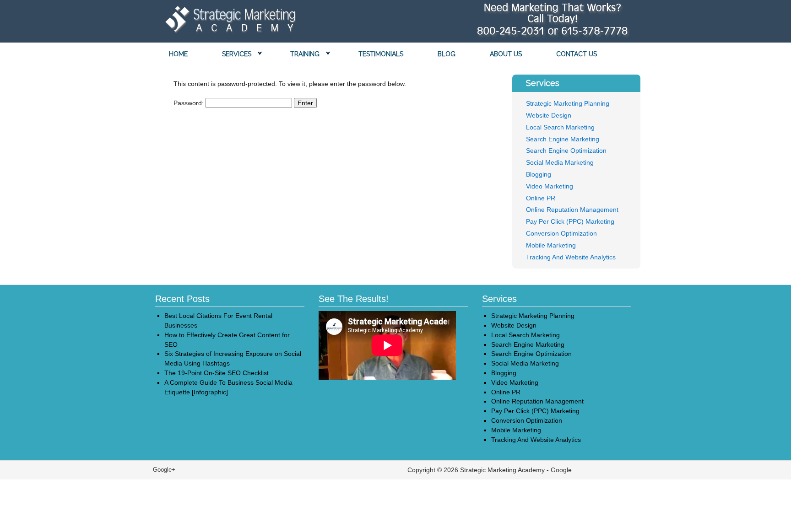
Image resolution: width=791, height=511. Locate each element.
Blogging (538, 174)
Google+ (164, 469)
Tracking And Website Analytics (571, 257)
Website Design (548, 115)
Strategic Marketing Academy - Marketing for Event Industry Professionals (228, 22)
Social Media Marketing (560, 162)
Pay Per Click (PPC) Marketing (570, 221)
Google (561, 469)
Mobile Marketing (551, 245)
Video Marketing (549, 186)
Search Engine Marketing (562, 139)
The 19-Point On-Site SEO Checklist (216, 373)
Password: (189, 103)
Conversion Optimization (561, 233)
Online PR (540, 198)
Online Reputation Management (572, 209)
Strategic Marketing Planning (567, 103)
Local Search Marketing (560, 127)
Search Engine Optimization (566, 150)
